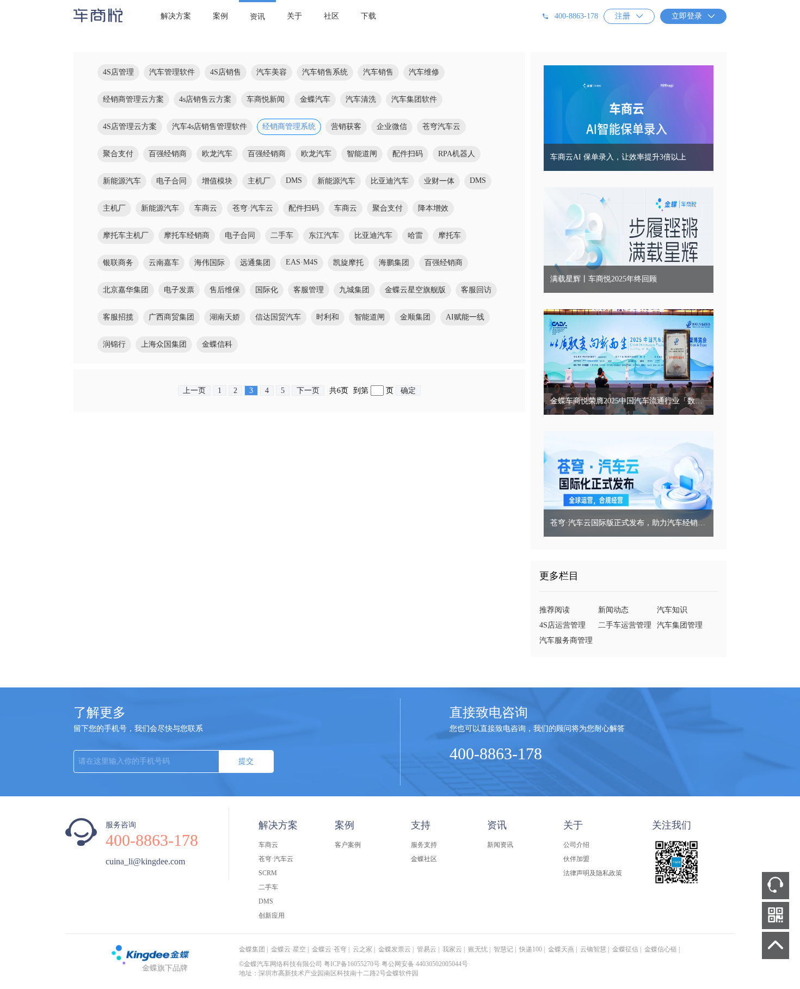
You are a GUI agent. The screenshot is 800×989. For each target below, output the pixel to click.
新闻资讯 (500, 845)
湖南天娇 (225, 317)
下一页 (308, 390)
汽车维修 (424, 72)
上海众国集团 (164, 344)
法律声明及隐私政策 (592, 873)
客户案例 (348, 845)
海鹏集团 (394, 263)
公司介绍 (576, 845)
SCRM (268, 873)
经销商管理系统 (289, 126)
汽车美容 (271, 72)
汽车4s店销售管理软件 (209, 126)
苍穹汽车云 (441, 126)
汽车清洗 (361, 99)
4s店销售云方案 (205, 99)
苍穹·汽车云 (252, 208)
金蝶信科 (217, 344)
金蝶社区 (424, 859)
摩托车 (449, 235)
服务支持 (424, 845)
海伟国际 (209, 263)
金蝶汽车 (315, 99)
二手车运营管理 (624, 625)
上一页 (194, 390)
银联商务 (118, 263)
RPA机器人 (456, 154)
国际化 (266, 290)
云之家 (362, 949)
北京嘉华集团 (126, 290)
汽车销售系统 (325, 72)
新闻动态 (613, 610)
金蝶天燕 (561, 949)
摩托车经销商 (187, 235)
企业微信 (392, 126)
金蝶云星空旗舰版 (415, 290)
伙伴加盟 (576, 859)
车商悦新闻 (266, 99)
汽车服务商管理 (566, 640)
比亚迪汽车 (390, 181)
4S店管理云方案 (130, 126)
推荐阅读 (554, 610)
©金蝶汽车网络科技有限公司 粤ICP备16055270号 (309, 964)
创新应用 (272, 915)
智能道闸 (362, 154)
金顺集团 (415, 317)
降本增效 (433, 208)
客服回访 (476, 290)
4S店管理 (118, 72)
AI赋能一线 (465, 317)
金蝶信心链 (660, 949)
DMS (294, 180)
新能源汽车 (122, 181)
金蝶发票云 (394, 949)
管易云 (426, 949)
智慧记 (503, 949)
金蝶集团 (252, 949)
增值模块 (217, 181)
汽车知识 (672, 610)
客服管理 (308, 290)
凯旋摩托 (348, 263)
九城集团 (354, 290)
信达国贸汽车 (278, 317)
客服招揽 (118, 317)
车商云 (205, 208)
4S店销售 (225, 72)
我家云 (452, 949)
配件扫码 (407, 154)
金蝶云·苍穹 (329, 949)
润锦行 (114, 344)
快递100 (530, 949)
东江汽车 (324, 235)
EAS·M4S (302, 262)
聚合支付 (118, 154)
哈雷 (415, 235)
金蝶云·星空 (288, 949)
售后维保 (225, 290)
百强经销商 (168, 154)
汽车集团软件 (414, 99)
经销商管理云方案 (133, 99)
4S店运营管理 (562, 625)
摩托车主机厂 (126, 235)
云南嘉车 (164, 263)
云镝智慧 (593, 949)
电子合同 (171, 181)
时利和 (327, 317)
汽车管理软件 (172, 72)
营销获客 (346, 126)
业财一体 (439, 181)
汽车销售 (378, 72)
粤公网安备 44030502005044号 (424, 964)
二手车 (281, 235)
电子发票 (179, 290)
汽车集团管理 (680, 625)
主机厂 (259, 181)
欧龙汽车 (217, 154)
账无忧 (478, 949)
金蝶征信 (625, 949)
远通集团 (255, 263)
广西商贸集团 (171, 317)
